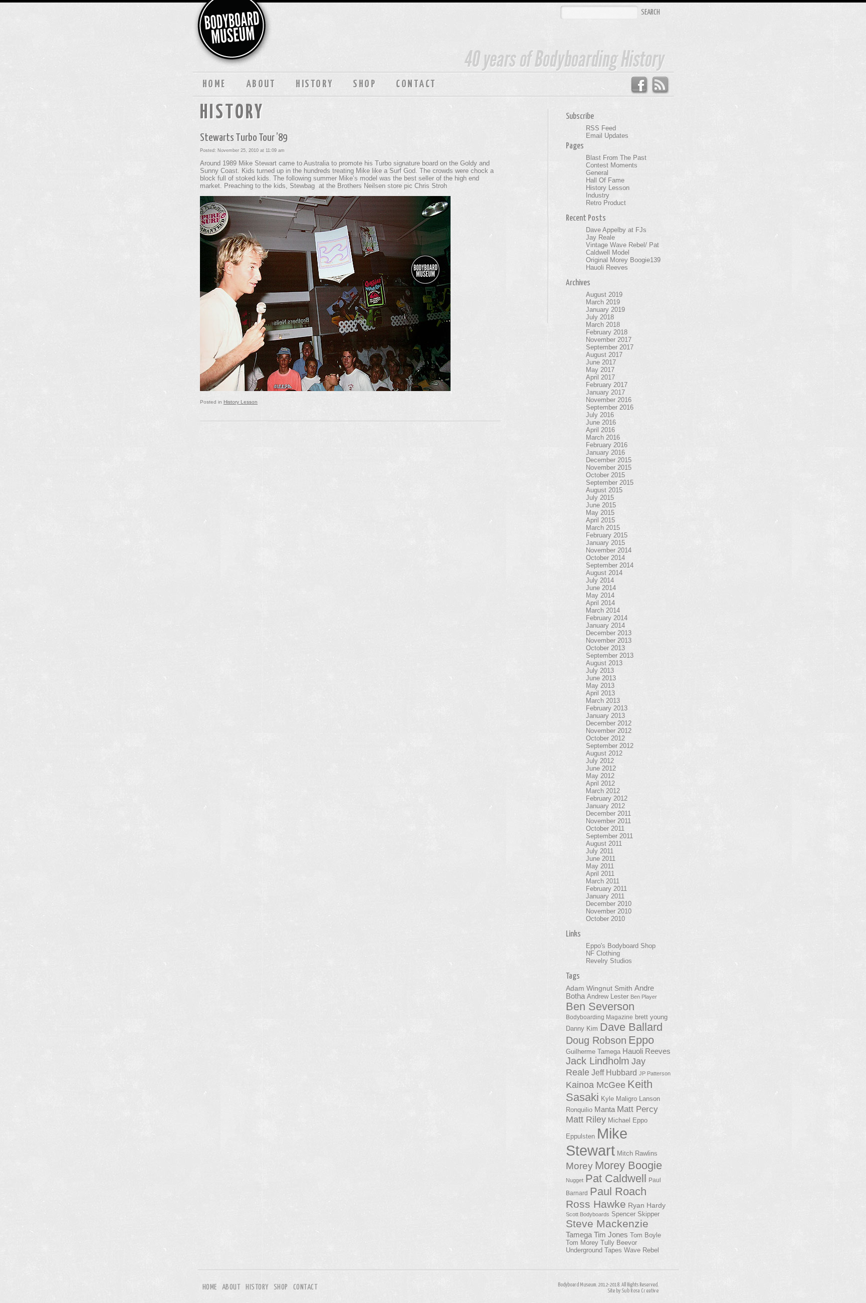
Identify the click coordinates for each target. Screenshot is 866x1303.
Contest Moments (611, 165)
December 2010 (608, 903)
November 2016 (608, 400)
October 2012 (605, 738)
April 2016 (600, 430)
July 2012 (600, 761)
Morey (579, 1166)
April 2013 (600, 693)
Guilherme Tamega (593, 1051)
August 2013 (604, 663)
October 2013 (605, 648)
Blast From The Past (616, 157)
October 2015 (605, 475)
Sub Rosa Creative (640, 1290)
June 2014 (601, 588)
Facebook (639, 85)
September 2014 (609, 565)
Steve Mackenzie (607, 1224)
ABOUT (261, 84)
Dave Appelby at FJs (616, 230)
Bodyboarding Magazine (599, 1017)
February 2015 (606, 535)
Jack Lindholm (597, 1060)
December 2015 (608, 460)
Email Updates (607, 135)
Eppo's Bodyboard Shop (621, 946)
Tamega (579, 1234)
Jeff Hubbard (614, 1072)
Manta (604, 1109)
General (597, 172)
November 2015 (608, 467)
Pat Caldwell (615, 1178)
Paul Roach (618, 1191)
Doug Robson (596, 1040)
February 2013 (606, 708)
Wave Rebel (641, 1250)
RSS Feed (661, 85)
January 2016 (605, 452)
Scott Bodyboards (587, 1214)
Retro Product (606, 203)
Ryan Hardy (647, 1205)
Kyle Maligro (619, 1098)
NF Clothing (603, 953)
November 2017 (608, 339)
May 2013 (600, 685)
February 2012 (606, 798)
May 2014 (600, 595)
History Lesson (241, 402)
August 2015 (604, 490)
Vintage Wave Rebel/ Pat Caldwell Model (622, 248)
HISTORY (314, 84)
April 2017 (600, 377)
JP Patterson (655, 1073)
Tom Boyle (645, 1235)
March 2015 (603, 527)
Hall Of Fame (605, 180)
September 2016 (609, 407)
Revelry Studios (609, 961)
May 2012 (600, 776)
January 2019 (605, 309)
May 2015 (600, 512)
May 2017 (600, 370)
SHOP (364, 84)
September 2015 (609, 482)
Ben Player (643, 997)
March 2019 (603, 302)
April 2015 (600, 520)
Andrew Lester (607, 996)
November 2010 (608, 911)
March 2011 (602, 881)
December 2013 (608, 633)
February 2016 (606, 445)
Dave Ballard (631, 1027)
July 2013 (600, 670)
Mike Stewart (596, 1142)
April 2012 (600, 783)
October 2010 (605, 918)
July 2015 (600, 497)
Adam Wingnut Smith (599, 988)
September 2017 (609, 347)
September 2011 (609, 836)
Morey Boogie (628, 1165)
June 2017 (601, 362)
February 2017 (606, 385)
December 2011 (608, 813)
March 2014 (603, 610)
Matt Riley (586, 1119)
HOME (214, 84)
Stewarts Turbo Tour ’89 (243, 138)
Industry (597, 195)
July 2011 (599, 851)
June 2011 (600, 858)
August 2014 (604, 573)
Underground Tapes (594, 1250)
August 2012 (604, 753)
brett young (651, 1017)
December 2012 (608, 723)
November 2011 (608, 821)
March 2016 (603, 437)
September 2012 (609, 746)
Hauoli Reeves (607, 267)
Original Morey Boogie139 (623, 260)
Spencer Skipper (635, 1214)
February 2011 (606, 888)
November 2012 (608, 730)
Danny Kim (582, 1028)
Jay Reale (600, 237)
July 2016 (600, 415)
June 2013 (601, 678)
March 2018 (603, 324)
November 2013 (608, 640)
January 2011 (605, 896)
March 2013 (603, 700)
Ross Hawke (596, 1204)
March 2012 (603, 791)
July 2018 (600, 317)
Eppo (641, 1040)
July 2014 (600, 580)
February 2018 (606, 332)
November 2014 (608, 550)
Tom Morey (582, 1242)
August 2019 (604, 294)
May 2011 (600, 866)
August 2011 (604, 843)
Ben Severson (600, 1006)
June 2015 (601, 505)
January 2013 (605, 715)
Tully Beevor (618, 1242)
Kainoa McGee (595, 1085)
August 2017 (604, 354)
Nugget (574, 1180)
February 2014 (606, 618)
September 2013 (609, 655)
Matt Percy (637, 1109)
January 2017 (605, 392)
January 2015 (605, 542)
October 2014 (605, 558)
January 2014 (605, 625)
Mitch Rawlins (637, 1153)
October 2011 (605, 828)
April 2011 (600, 873)
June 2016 (601, 422)
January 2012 (605, 806)
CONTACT (416, 84)
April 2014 (600, 603)
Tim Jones (611, 1235)
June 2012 (601, 768)
